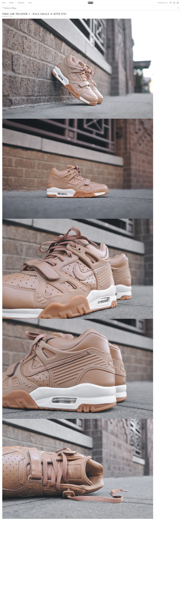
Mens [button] (12, 2)
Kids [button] (30, 2)
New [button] (4, 2)
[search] (174, 3)
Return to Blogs (10, 8)
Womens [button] (21, 2)
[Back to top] (178, 8)
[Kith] (90, 3)
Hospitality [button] (163, 2)
